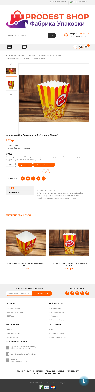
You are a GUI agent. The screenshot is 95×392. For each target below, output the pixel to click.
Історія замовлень (57, 312)
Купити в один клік (44, 165)
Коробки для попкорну (51, 55)
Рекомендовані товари (19, 215)
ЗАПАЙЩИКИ (45, 374)
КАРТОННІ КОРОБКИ (35, 371)
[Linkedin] (82, 293)
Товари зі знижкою (58, 333)
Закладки (54, 316)
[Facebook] (67, 293)
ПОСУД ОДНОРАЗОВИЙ (55, 371)
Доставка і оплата (14, 333)
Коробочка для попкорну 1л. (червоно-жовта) (69, 264)
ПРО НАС (56, 374)
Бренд (53, 329)
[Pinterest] (87, 293)
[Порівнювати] (81, 47)
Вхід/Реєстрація (56, 308)
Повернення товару (58, 337)
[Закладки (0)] (75, 47)
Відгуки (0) (14, 193)
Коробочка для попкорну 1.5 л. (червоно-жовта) (28, 58)
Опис (11, 188)
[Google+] (77, 293)
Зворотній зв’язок (57, 320)
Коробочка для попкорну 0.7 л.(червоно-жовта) (25, 264)
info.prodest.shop (79, 36)
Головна (21, 371)
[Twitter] (72, 293)
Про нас (10, 329)
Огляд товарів (12, 337)
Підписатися (42, 293)
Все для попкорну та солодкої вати (24, 55)
